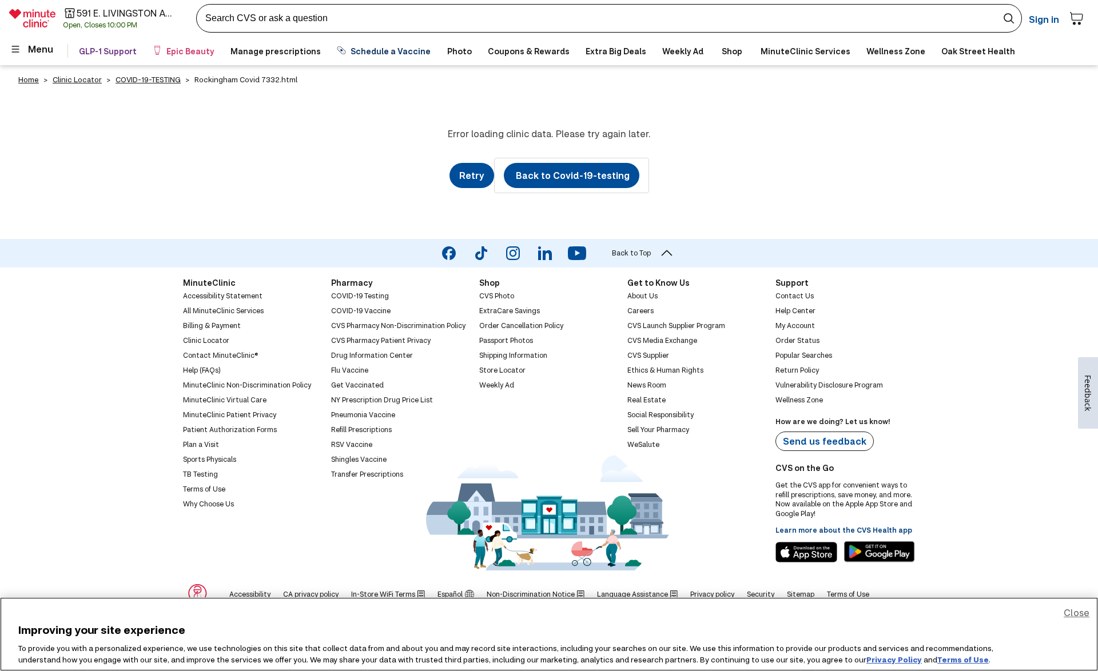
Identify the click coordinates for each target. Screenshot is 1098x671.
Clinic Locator (77, 79)
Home (28, 79)
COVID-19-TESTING (148, 79)
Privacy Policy (894, 659)
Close (1076, 612)
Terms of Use (963, 659)
